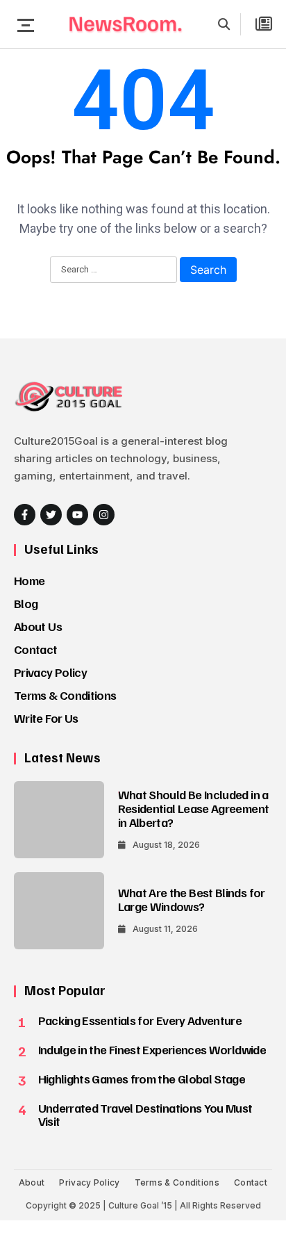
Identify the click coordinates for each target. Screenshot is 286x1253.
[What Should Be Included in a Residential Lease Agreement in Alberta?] (59, 819)
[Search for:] (113, 270)
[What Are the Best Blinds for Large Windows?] (59, 910)
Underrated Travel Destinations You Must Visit (145, 1114)
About (32, 1182)
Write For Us (46, 718)
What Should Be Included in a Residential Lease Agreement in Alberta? (193, 808)
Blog (25, 603)
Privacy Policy (50, 672)
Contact (36, 649)
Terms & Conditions (65, 695)
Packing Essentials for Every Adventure (140, 1020)
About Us (38, 626)
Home (29, 580)
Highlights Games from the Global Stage (142, 1078)
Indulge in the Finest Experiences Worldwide (152, 1049)
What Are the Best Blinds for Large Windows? (191, 899)
